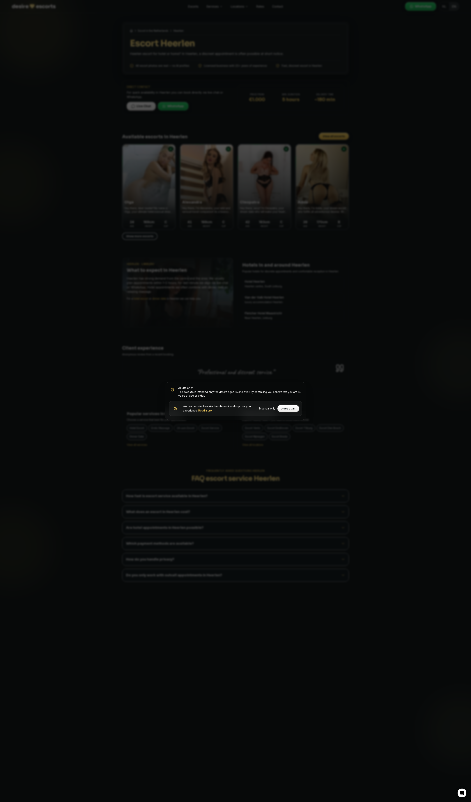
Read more (205, 410)
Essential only (267, 408)
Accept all (288, 408)
